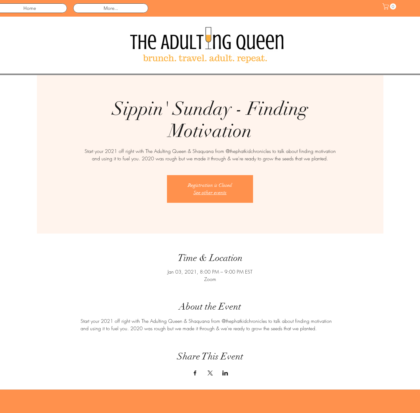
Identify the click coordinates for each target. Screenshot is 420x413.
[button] (390, 6)
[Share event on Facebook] (195, 373)
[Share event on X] (210, 373)
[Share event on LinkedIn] (225, 373)
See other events (210, 193)
